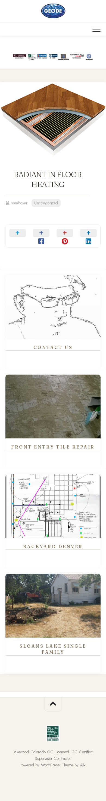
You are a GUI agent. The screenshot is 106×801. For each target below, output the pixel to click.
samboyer (19, 203)
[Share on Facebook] (41, 236)
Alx (82, 765)
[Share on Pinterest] (65, 236)
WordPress (50, 765)
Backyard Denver (53, 546)
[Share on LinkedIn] (88, 236)
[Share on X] (17, 236)
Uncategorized (46, 203)
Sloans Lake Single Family (53, 649)
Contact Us (53, 347)
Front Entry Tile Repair (53, 447)
